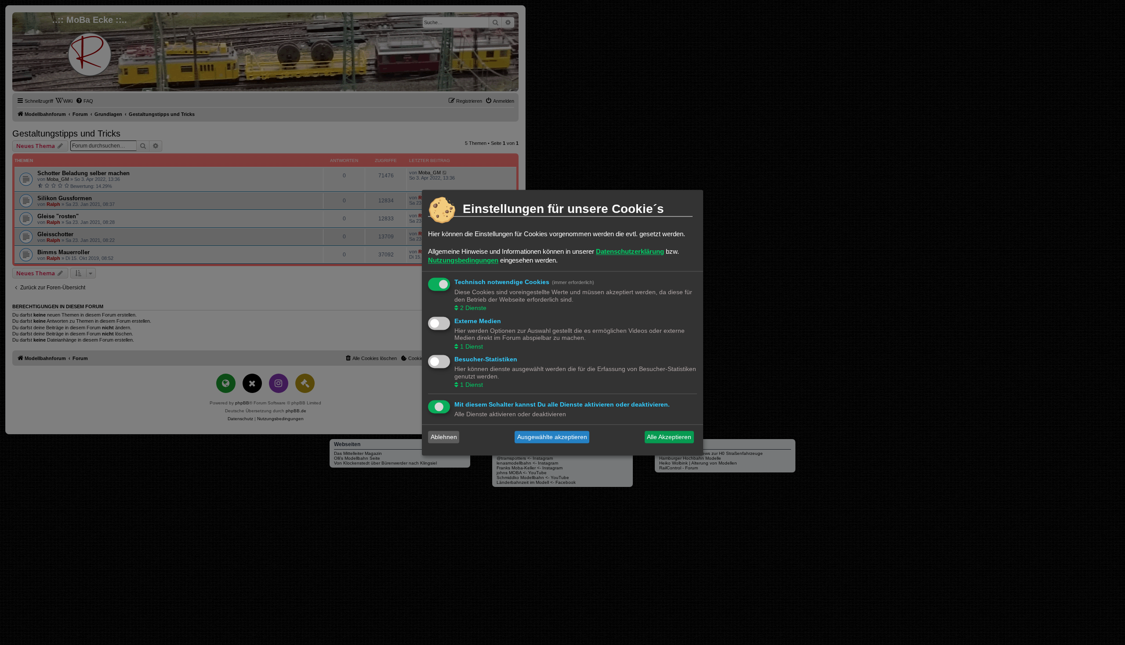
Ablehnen (444, 436)
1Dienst (471, 346)
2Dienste (473, 308)
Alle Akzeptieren (669, 436)
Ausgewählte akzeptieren (552, 436)
